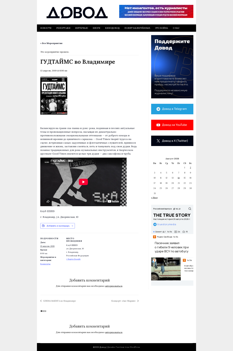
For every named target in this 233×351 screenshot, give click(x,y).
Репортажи (63, 28)
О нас (176, 28)
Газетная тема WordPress (128, 347)
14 (179, 178)
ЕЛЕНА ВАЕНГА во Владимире (59, 300)
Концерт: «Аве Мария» (123, 300)
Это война (161, 28)
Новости (46, 28)
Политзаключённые (137, 28)
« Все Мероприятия (51, 43)
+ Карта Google (73, 259)
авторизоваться (113, 286)
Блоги (96, 28)
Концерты (45, 264)
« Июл (154, 197)
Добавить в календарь (58, 226)
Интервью (81, 28)
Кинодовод (112, 28)
